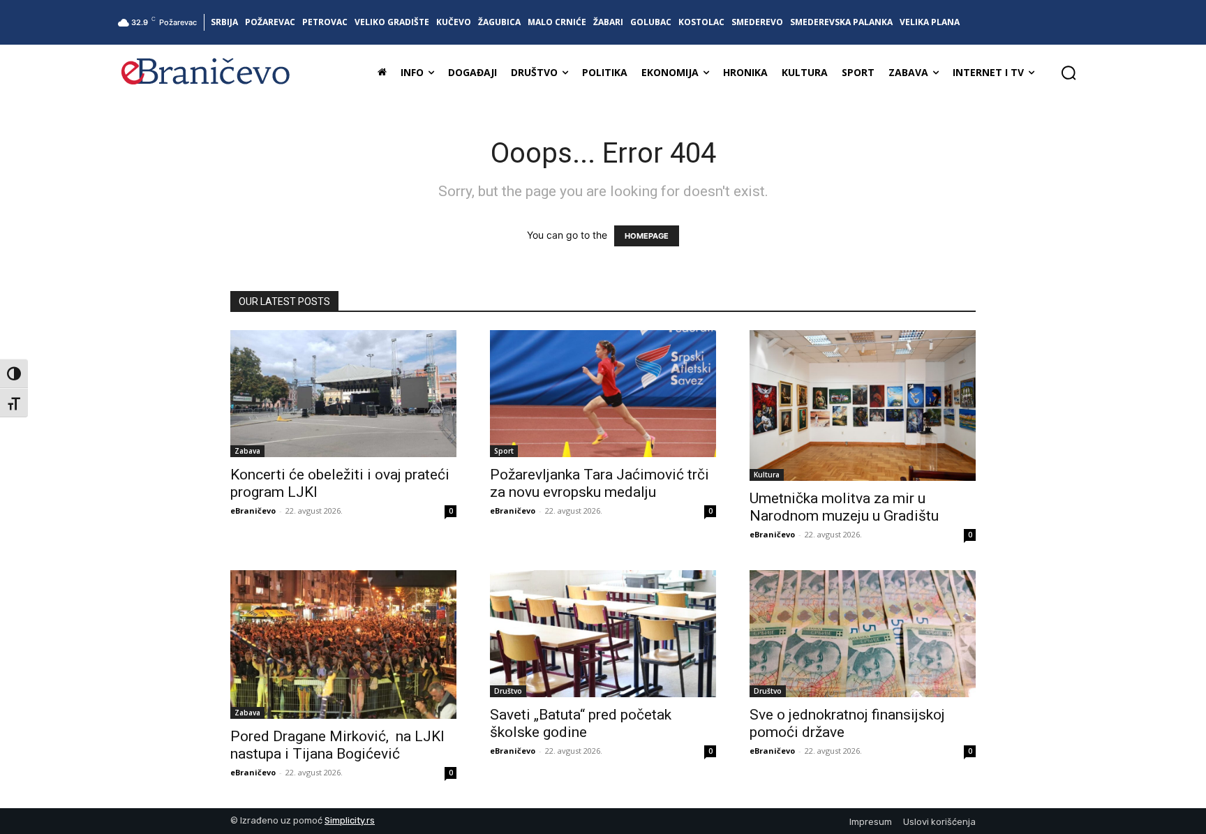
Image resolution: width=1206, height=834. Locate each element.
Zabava (247, 451)
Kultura (767, 474)
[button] (1068, 72)
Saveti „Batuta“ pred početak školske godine (580, 723)
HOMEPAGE (647, 236)
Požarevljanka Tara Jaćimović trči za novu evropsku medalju (599, 483)
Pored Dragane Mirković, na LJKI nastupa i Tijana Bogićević (337, 745)
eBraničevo (253, 510)
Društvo (508, 691)
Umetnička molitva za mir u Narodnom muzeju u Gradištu (848, 507)
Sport (504, 451)
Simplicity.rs (350, 820)
